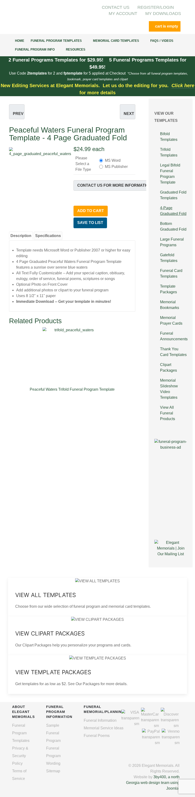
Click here (182, 85)
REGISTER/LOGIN (155, 7)
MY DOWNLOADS (163, 13)
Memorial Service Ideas (103, 728)
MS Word (113, 160)
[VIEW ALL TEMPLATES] (97, 597)
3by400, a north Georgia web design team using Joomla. (153, 782)
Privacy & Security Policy (20, 755)
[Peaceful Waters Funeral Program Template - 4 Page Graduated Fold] (40, 167)
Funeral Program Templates (20, 733)
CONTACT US (115, 7)
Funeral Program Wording (53, 755)
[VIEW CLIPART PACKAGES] (97, 636)
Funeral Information (100, 720)
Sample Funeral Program (53, 733)
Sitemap (53, 771)
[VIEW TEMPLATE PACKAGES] (97, 674)
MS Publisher (116, 167)
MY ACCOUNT (123, 13)
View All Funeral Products (167, 413)
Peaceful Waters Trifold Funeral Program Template (72, 389)
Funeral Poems (97, 736)
